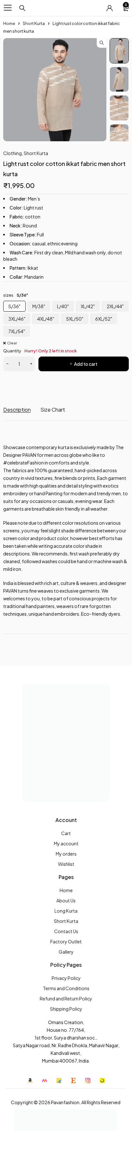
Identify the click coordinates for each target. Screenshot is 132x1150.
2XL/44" (115, 306)
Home (9, 23)
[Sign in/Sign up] (109, 8)
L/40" (63, 306)
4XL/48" (45, 319)
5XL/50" (74, 319)
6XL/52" (103, 319)
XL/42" (88, 306)
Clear (12, 343)
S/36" (14, 306)
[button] (101, 43)
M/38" (38, 306)
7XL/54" (16, 331)
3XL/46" (16, 319)
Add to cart (85, 364)
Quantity (40, 350)
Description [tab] (17, 410)
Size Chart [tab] (52, 410)
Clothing (12, 153)
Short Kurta (34, 23)
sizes (8, 295)
